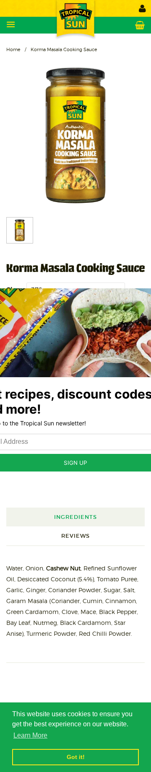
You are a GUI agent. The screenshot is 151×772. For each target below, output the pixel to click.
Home (13, 49)
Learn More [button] (30, 735)
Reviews (75, 535)
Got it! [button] (76, 757)
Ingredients (75, 517)
